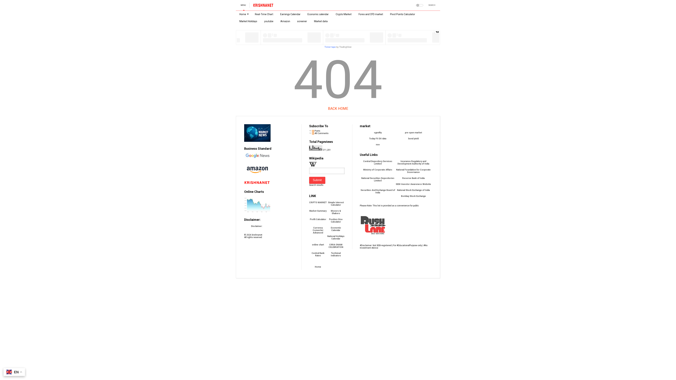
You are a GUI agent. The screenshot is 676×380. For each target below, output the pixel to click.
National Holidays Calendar (336, 237)
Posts (317, 131)
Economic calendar (318, 14)
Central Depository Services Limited (377, 162)
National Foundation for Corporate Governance (413, 171)
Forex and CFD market (371, 14)
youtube (268, 21)
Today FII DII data (377, 138)
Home (242, 14)
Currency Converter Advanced (318, 230)
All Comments (321, 133)
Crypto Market (344, 14)
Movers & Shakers (336, 212)
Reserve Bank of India (413, 178)
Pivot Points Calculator (402, 14)
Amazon (285, 21)
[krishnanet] (263, 6)
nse (378, 144)
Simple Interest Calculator (336, 203)
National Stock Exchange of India (413, 190)
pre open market (413, 132)
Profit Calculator (318, 219)
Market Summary (318, 211)
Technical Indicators (336, 254)
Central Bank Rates (318, 254)
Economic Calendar (336, 229)
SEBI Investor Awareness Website (413, 184)
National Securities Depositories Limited (377, 179)
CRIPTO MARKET (318, 202)
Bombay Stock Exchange (413, 196)
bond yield (413, 138)
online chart (318, 244)
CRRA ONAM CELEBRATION (335, 245)
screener (302, 21)
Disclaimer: (256, 226)
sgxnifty (378, 132)
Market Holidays (248, 21)
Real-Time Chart (264, 14)
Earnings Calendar (290, 14)
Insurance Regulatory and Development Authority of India (413, 162)
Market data (321, 21)
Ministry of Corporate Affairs (377, 170)
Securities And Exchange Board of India (378, 191)
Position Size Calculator (336, 220)
